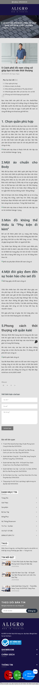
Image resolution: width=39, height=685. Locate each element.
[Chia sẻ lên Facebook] (3, 385)
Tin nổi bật (8, 557)
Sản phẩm (5, 507)
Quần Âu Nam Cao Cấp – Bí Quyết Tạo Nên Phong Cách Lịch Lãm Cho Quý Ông (24, 575)
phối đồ (32, 134)
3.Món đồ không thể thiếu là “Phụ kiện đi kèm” (18, 89)
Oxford (11, 303)
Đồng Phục (5, 517)
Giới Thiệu (5, 503)
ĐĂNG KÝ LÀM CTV (8, 535)
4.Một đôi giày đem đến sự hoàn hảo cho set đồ (19, 92)
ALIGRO (14, 372)
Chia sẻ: (4, 382)
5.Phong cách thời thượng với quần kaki (16, 94)
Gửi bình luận (7, 428)
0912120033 (23, 2)
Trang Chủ (5, 498)
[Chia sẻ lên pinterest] (11, 385)
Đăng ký (32, 611)
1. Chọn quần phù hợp (11, 83)
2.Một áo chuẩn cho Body (12, 86)
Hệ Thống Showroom (9, 521)
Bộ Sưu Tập (5, 512)
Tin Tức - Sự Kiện (7, 526)
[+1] (15, 385)
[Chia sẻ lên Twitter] (7, 385)
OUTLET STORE (7, 531)
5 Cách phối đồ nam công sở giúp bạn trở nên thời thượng (17, 69)
